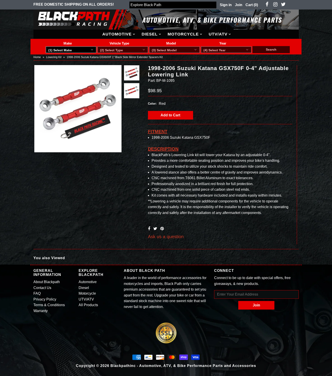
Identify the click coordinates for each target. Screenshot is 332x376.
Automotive (117, 34)
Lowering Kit (53, 57)
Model (171, 43)
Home (37, 57)
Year (222, 43)
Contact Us (42, 288)
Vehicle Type (119, 43)
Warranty (40, 311)
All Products (88, 305)
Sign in (226, 5)
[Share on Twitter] (155, 228)
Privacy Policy (44, 299)
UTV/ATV (218, 34)
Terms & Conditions (49, 305)
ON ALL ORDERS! (73, 4)
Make (67, 43)
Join (238, 5)
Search (271, 49)
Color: (152, 103)
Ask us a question (166, 236)
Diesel (150, 34)
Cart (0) (251, 5)
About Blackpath (46, 282)
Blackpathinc (123, 366)
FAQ (37, 293)
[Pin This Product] (162, 228)
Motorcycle (183, 34)
